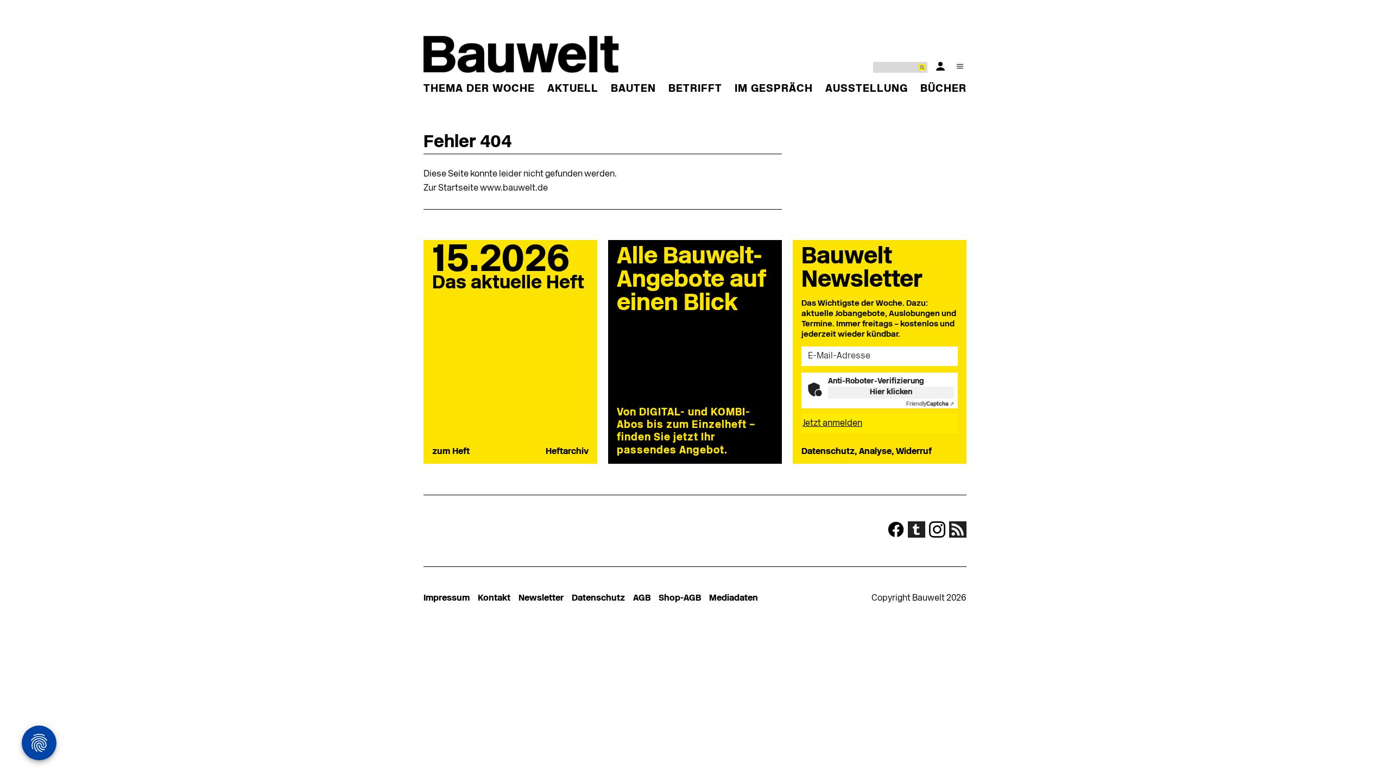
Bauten (633, 89)
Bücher (943, 89)
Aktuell (572, 89)
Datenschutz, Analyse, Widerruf (866, 451)
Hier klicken (891, 392)
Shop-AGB (680, 598)
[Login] (940, 66)
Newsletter (541, 598)
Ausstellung (866, 89)
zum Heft (451, 451)
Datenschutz (598, 598)
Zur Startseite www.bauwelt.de (486, 188)
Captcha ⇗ (930, 404)
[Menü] (959, 66)
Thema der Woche (479, 89)
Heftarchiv (567, 451)
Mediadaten (733, 598)
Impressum (447, 598)
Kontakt (494, 598)
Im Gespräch (774, 89)
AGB (641, 598)
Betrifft (695, 89)
